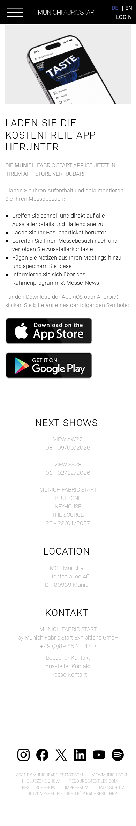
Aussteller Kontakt (68, 666)
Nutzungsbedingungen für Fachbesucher (72, 793)
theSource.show (38, 787)
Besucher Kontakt (68, 657)
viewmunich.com (109, 774)
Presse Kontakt (68, 674)
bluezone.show (43, 781)
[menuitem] (115, 7)
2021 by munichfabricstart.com (49, 774)
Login (124, 16)
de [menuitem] (115, 7)
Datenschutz (110, 787)
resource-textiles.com (93, 781)
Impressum (76, 787)
